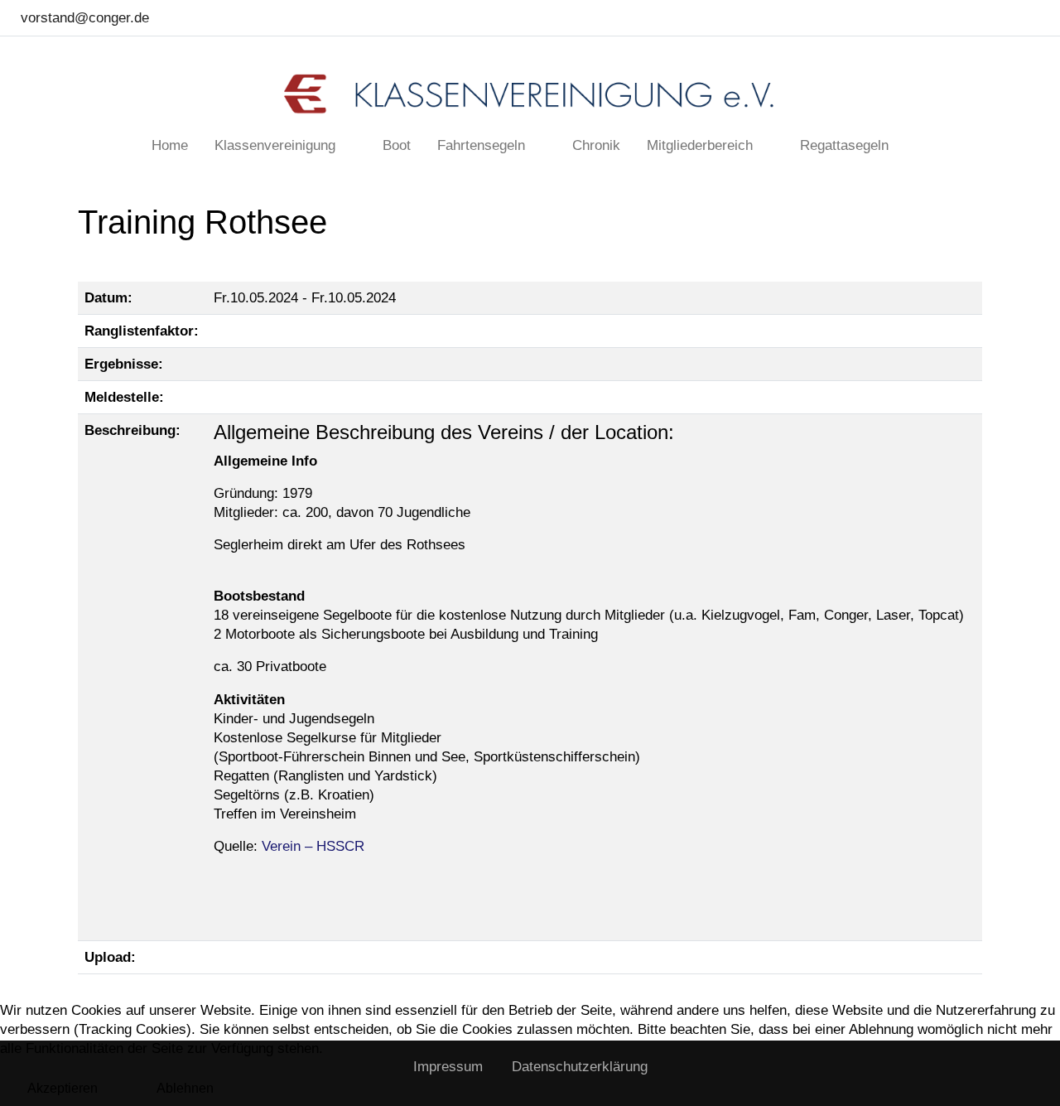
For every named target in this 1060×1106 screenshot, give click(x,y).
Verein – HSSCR (313, 846)
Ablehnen (185, 1088)
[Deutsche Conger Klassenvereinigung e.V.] (530, 94)
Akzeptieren (62, 1088)
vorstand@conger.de (85, 18)
